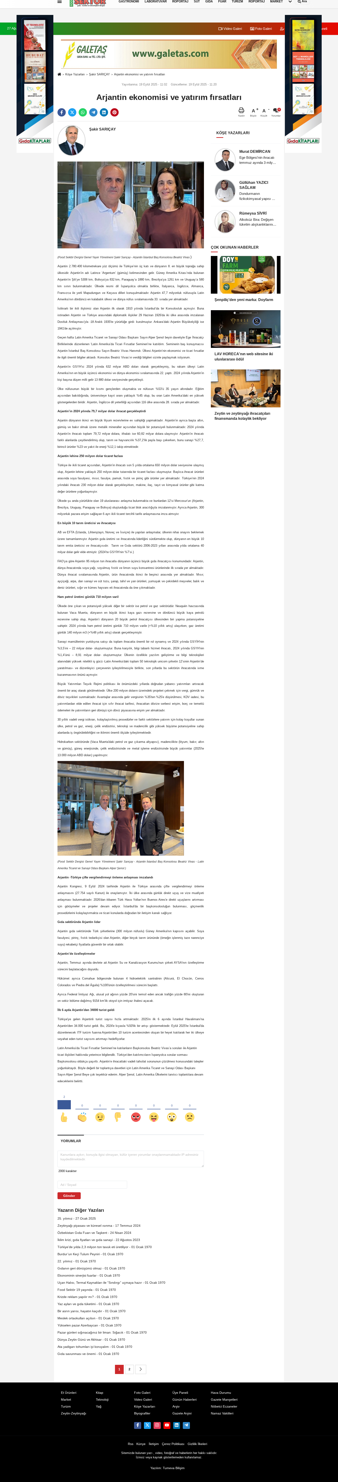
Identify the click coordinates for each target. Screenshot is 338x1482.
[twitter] (72, 112)
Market (66, 1399)
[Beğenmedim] (118, 1110)
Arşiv (176, 1406)
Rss (130, 1444)
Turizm (66, 1406)
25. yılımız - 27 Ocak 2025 (76, 1218)
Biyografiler (142, 1413)
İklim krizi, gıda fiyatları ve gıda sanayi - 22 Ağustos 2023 (98, 1240)
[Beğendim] (64, 1110)
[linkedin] (104, 112)
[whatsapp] (83, 112)
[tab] (70, 1141)
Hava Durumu (221, 1392)
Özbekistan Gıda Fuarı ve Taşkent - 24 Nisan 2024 (94, 1233)
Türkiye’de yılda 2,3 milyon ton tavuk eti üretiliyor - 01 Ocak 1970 (104, 1247)
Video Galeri (232, 29)
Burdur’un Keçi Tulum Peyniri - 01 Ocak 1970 (90, 1254)
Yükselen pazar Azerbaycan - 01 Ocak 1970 (89, 1325)
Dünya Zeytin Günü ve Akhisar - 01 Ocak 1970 (91, 1339)
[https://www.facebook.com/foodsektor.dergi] (137, 1425)
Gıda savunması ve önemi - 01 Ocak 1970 (88, 1354)
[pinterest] (114, 112)
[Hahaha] (153, 1110)
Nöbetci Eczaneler (224, 1406)
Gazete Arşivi (182, 1413)
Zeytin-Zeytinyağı (73, 1413)
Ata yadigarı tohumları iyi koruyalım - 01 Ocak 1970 (94, 1347)
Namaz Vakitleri (222, 1413)
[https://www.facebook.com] (166, 1425)
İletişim (154, 1444)
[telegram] (93, 112)
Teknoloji (102, 1399)
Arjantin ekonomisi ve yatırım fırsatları (139, 74)
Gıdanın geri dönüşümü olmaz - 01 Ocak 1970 (91, 1268)
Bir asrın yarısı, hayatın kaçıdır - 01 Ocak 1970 (91, 1311)
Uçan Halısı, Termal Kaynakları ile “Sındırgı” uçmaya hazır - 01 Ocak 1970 (111, 1282)
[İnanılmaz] (171, 1110)
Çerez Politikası (173, 1444)
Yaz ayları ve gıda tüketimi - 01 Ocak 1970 (88, 1304)
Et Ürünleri (68, 1392)
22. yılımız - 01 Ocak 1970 (76, 1261)
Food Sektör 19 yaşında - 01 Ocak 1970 (86, 1290)
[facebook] (61, 112)
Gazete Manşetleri (224, 1399)
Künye (141, 1444)
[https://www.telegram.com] (186, 1425)
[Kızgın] (136, 1110)
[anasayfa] (59, 74)
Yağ (98, 1406)
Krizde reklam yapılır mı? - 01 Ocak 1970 (87, 1297)
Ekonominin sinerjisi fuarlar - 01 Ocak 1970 (88, 1275)
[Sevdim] (100, 1110)
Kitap (99, 1392)
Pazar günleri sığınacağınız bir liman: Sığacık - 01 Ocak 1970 (102, 1332)
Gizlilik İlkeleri (197, 1444)
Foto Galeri (263, 29)
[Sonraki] (140, 1369)
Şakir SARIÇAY (99, 74)
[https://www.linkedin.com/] (176, 1425)
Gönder (69, 1196)
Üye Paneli (180, 1392)
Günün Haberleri (184, 1399)
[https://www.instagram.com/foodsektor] (157, 1425)
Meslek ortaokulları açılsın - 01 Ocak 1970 (88, 1318)
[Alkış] (82, 1110)
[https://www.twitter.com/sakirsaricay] (147, 1425)
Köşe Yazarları (75, 74)
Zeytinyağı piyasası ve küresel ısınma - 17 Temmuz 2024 (98, 1225)
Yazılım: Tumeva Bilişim (167, 1468)
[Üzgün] (189, 1110)
